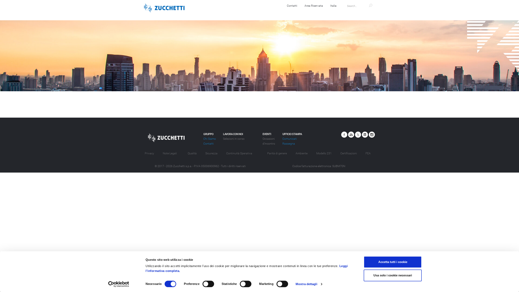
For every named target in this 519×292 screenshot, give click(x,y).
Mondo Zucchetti (360, 12)
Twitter (358, 135)
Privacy (149, 153)
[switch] (208, 284)
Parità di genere (277, 153)
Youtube (351, 135)
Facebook (344, 135)
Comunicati (289, 138)
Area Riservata (314, 5)
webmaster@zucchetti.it (300, 200)
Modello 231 (324, 153)
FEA (368, 153)
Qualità (192, 153)
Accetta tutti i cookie (392, 262)
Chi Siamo (209, 138)
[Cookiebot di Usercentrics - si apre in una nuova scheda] (118, 284)
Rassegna (288, 143)
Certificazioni (348, 153)
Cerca (298, 172)
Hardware (257, 12)
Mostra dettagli (306, 284)
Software (235, 12)
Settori (296, 12)
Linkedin (365, 135)
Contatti (292, 5)
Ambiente (302, 153)
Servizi (277, 12)
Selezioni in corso (233, 138)
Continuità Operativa (239, 153)
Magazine (333, 12)
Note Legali (170, 153)
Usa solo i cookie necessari (392, 275)
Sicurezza (211, 153)
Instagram (372, 135)
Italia (333, 5)
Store (313, 12)
